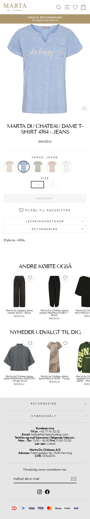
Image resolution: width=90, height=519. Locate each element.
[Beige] (9, 166)
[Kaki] (37, 166)
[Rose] (52, 166)
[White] (66, 166)
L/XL (52, 184)
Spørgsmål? (44, 416)
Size (45, 178)
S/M (37, 184)
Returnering (45, 229)
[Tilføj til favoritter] (30, 278)
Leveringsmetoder (45, 221)
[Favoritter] (75, 7)
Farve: (45, 157)
